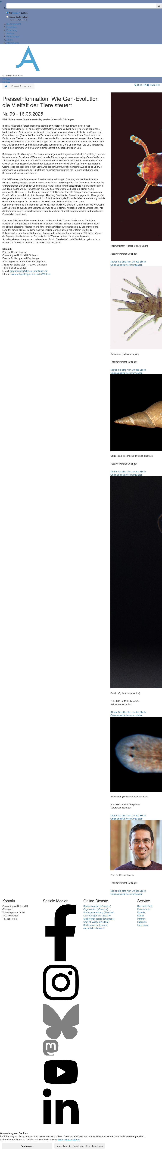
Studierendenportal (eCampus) (98, 918)
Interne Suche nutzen (18, 17)
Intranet (141, 918)
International (12, 42)
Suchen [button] (142, 84)
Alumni (9, 39)
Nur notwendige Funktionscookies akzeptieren (79, 1146)
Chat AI (87, 921)
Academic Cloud (100, 921)
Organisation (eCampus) (95, 909)
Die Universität (13, 23)
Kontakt (141, 912)
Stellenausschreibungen (95, 925)
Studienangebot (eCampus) (97, 906)
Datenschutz (143, 909)
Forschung (11, 30)
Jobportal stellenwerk (94, 928)
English (154, 84)
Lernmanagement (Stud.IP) (97, 915)
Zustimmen (27, 1146)
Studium (10, 33)
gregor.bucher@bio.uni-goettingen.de (28, 270)
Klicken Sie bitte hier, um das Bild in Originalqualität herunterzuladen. (128, 263)
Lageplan (142, 921)
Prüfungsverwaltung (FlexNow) (98, 912)
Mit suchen (18, 13)
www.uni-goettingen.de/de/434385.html (30, 274)
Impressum (143, 925)
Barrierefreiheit (144, 906)
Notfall (140, 915)
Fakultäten (11, 27)
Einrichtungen (13, 36)
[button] (6, 78)
